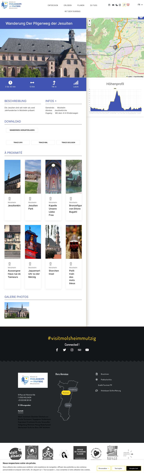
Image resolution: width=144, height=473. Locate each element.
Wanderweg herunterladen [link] (22, 130)
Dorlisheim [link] (28, 419)
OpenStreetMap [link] (138, 76)
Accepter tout (133, 468)
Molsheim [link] (31, 425)
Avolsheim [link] (27, 416)
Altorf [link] (20, 416)
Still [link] (40, 427)
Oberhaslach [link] (22, 427)
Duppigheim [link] (37, 419)
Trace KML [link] (43, 142)
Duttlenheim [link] (46, 419)
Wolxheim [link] (46, 427)
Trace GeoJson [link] (68, 142)
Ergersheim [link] (22, 422)
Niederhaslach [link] (45, 425)
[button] (115, 48)
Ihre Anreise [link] (61, 374)
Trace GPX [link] (18, 142)
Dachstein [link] (34, 416)
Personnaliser (103, 468)
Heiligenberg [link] (22, 425)
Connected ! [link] (72, 344)
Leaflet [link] (130, 76)
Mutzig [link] (37, 425)
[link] (11, 5)
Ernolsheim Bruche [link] (34, 422)
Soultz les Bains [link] (33, 427)
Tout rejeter (118, 468)
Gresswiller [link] (46, 422)
